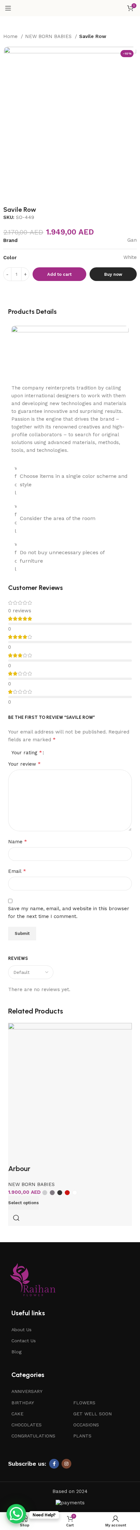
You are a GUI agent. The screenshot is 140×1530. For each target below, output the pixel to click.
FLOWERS (84, 1402)
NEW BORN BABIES (49, 36)
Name (17, 841)
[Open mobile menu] (8, 8)
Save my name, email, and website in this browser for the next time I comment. (68, 912)
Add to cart (59, 274)
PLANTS (82, 1435)
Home (11, 36)
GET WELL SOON (92, 1413)
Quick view (16, 1218)
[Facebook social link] (54, 1464)
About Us (21, 1329)
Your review (24, 764)
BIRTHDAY (22, 1402)
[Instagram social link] (66, 1464)
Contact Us (23, 1340)
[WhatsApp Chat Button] (16, 1514)
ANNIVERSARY (26, 1391)
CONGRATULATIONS (33, 1435)
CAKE (17, 1413)
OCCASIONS (86, 1424)
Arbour (19, 1168)
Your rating (26, 752)
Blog (16, 1351)
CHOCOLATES (26, 1424)
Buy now (113, 274)
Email (17, 871)
